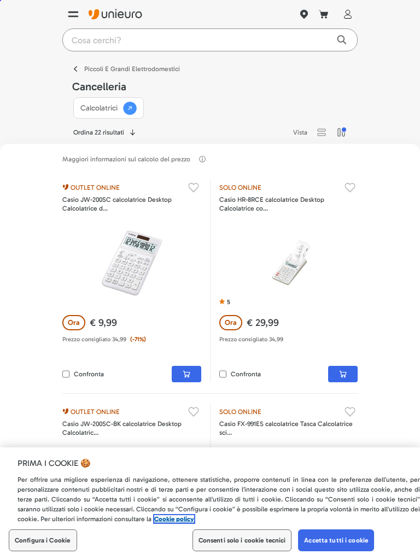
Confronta (89, 374)
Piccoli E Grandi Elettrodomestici (132, 69)
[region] (210, 503)
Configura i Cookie (42, 540)
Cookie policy (174, 519)
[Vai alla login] (345, 14)
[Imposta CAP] (304, 14)
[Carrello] (323, 14)
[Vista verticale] (341, 132)
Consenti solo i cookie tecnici (242, 540)
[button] (321, 132)
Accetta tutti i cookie (336, 540)
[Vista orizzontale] (321, 132)
